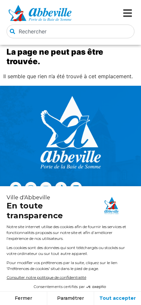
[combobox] (70, 31)
